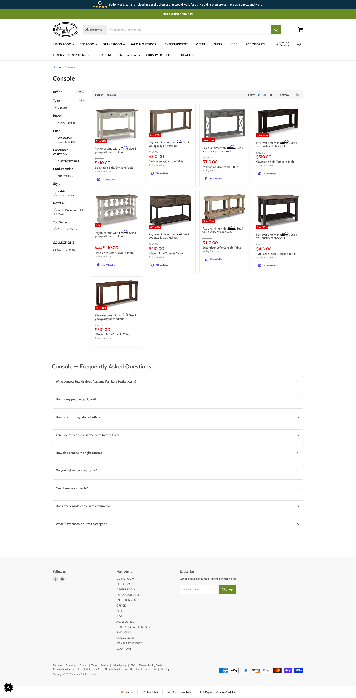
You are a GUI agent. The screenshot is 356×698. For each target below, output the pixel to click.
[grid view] (293, 94)
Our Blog (164, 669)
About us (57, 665)
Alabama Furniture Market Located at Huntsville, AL (130, 669)
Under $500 (64, 137)
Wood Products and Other (72, 210)
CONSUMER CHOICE (159, 55)
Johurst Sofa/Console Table (166, 253)
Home (57, 67)
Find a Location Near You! (178, 13)
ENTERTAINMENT (176, 44)
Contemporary (65, 195)
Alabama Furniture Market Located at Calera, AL (77, 669)
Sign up (227, 589)
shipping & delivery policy (243, 479)
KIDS (234, 44)
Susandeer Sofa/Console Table (221, 247)
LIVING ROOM (62, 44)
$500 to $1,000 (67, 142)
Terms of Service (99, 665)
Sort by (99, 94)
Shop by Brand (128, 55)
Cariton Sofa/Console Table (166, 161)
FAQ (133, 665)
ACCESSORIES (255, 44)
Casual (61, 190)
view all (80, 91)
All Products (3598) (64, 250)
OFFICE (201, 44)
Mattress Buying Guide (150, 665)
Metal (60, 214)
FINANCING (104, 55)
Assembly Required (68, 161)
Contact (83, 665)
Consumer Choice (67, 229)
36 (264, 94)
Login (299, 44)
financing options (83, 497)
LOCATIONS (187, 55)
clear (82, 100)
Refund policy (119, 665)
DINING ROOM (113, 44)
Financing (70, 665)
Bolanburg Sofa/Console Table (114, 167)
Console (62, 107)
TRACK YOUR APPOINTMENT (72, 55)
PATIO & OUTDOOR (144, 44)
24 (259, 94)
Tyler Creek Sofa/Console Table (276, 253)
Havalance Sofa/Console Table (114, 253)
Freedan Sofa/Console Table (220, 166)
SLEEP (218, 44)
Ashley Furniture (66, 122)
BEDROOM (87, 44)
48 (270, 94)
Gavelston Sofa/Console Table (275, 161)
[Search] (276, 29)
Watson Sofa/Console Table (112, 334)
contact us (286, 479)
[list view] (298, 94)
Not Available (65, 175)
